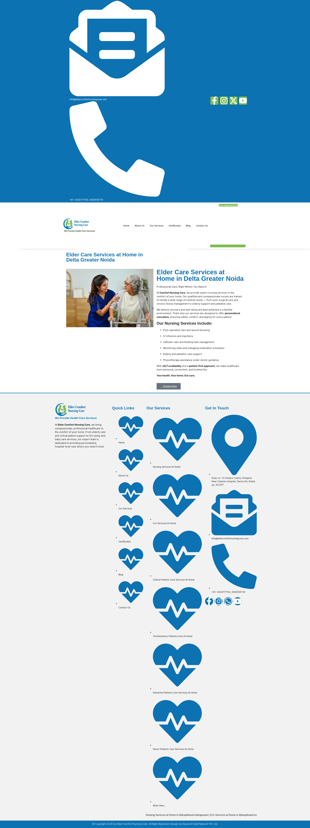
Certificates (175, 225)
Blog (188, 225)
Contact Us (202, 225)
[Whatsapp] (228, 601)
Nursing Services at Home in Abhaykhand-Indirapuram (161, 815)
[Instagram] (224, 101)
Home (126, 225)
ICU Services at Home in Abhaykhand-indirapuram (223, 815)
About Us (139, 225)
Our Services (156, 225)
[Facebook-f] (214, 101)
